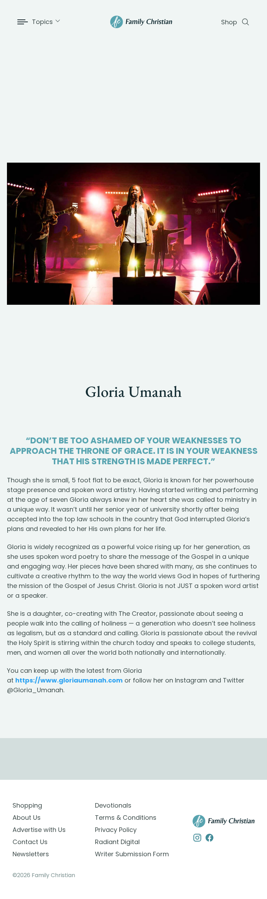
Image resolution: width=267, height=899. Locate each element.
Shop (229, 22)
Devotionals (113, 805)
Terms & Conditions (125, 817)
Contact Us (30, 841)
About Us (27, 817)
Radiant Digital (117, 841)
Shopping (27, 805)
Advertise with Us (39, 829)
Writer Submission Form (132, 854)
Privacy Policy (116, 829)
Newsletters (31, 854)
